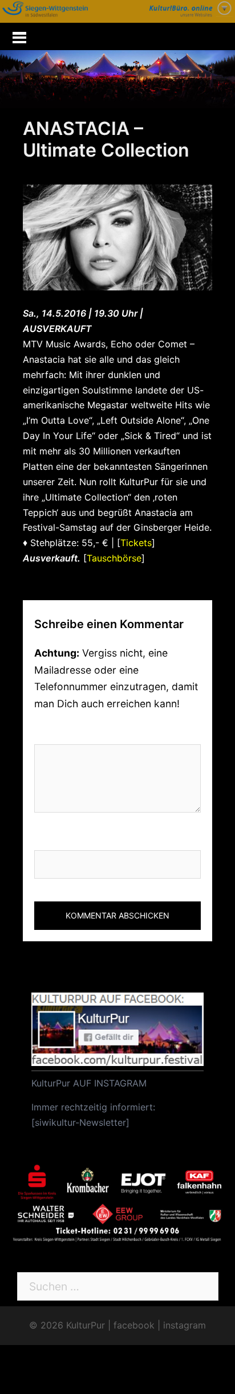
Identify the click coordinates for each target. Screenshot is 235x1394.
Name (49, 837)
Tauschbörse (114, 558)
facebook (134, 1325)
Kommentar (68, 732)
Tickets (136, 542)
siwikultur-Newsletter (80, 1122)
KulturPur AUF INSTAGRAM (89, 1083)
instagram (184, 1325)
